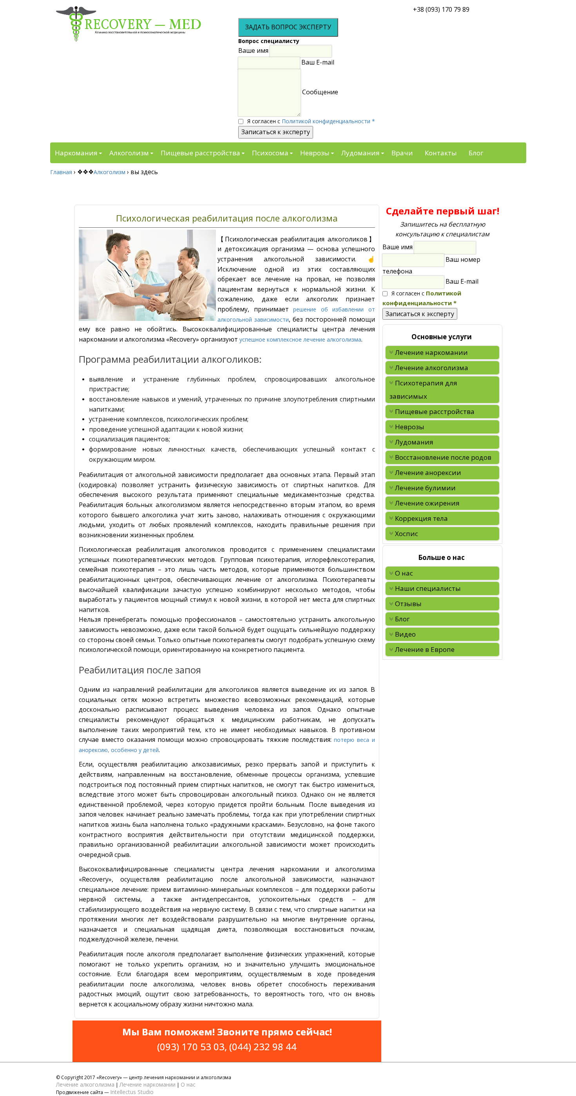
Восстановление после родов (443, 457)
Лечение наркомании (431, 352)
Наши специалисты (428, 588)
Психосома (270, 152)
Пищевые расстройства (200, 152)
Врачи (402, 152)
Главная (61, 172)
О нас (404, 573)
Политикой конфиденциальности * (328, 121)
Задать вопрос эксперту (288, 27)
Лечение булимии (425, 487)
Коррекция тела (421, 518)
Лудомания (360, 152)
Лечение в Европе (425, 649)
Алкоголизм (129, 152)
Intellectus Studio (132, 1092)
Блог (476, 152)
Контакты (441, 152)
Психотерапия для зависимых (423, 389)
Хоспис (406, 533)
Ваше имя (253, 50)
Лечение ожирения (427, 503)
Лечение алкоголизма (431, 367)
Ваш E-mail (317, 62)
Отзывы (408, 603)
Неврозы (315, 152)
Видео (405, 634)
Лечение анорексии (428, 472)
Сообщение (320, 92)
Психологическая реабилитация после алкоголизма (227, 218)
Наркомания (76, 152)
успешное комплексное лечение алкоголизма (299, 339)
